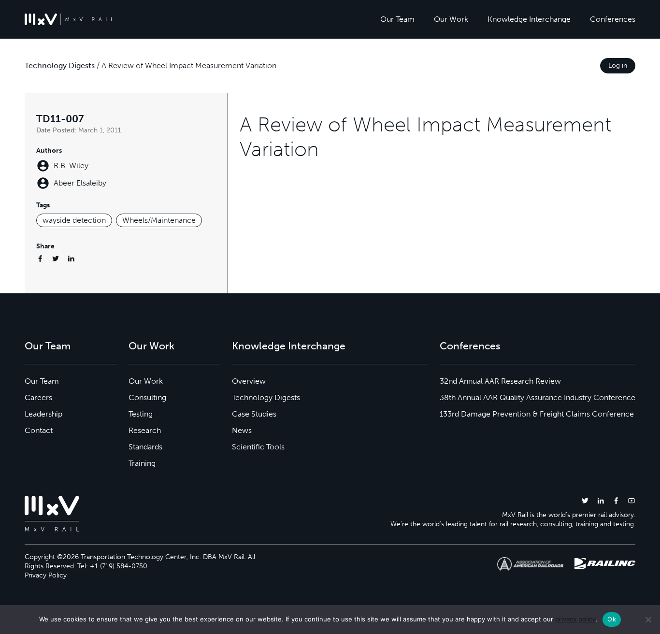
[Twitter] (55, 258)
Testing (141, 413)
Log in (617, 65)
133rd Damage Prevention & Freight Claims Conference (537, 413)
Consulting (147, 397)
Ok (611, 619)
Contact (39, 430)
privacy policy (575, 619)
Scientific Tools (258, 446)
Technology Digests (60, 65)
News (242, 430)
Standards (145, 446)
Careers (38, 397)
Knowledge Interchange (529, 19)
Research (145, 430)
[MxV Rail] (69, 19)
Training (142, 463)
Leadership (43, 413)
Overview (249, 381)
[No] (648, 619)
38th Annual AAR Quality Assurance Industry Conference (537, 397)
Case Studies (254, 413)
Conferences (612, 19)
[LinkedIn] (71, 258)
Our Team (397, 19)
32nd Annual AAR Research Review (500, 381)
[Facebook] (40, 258)
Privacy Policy (46, 575)
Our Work (451, 19)
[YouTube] (631, 500)
